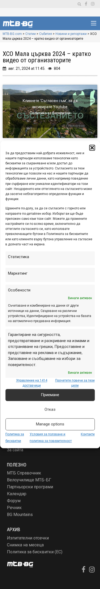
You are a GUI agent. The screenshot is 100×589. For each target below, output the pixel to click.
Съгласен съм (50, 122)
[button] (92, 147)
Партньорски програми (30, 486)
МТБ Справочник (24, 473)
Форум (14, 500)
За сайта (15, 449)
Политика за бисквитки (50, 113)
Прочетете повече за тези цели (75, 383)
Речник (14, 507)
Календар (16, 493)
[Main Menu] (93, 23)
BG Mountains (20, 514)
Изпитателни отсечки (28, 538)
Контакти (88, 434)
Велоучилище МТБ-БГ (29, 479)
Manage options (50, 424)
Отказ (50, 409)
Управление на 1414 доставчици (31, 383)
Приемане (50, 394)
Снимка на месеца (25, 544)
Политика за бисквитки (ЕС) (34, 551)
